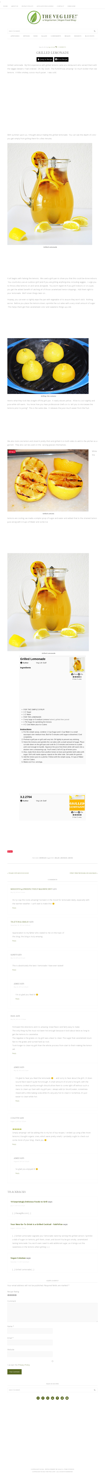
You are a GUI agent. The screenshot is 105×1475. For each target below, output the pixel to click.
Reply (14, 908)
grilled (57, 858)
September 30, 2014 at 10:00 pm (20, 925)
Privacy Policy (24, 1365)
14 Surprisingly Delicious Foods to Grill (29, 1201)
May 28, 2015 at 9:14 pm (21, 1070)
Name (10, 1326)
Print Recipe (62, 59)
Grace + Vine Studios (66, 1469)
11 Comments (61, 47)
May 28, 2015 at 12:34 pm (18, 1019)
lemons (70, 858)
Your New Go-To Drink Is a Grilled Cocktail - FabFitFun (37, 1224)
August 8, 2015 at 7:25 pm (21, 1161)
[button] (73, 677)
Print (75, 674)
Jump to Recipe (46, 59)
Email (10, 1338)
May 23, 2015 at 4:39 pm (21, 987)
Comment (11, 1301)
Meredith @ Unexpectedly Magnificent (31, 889)
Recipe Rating (13, 1291)
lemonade (63, 858)
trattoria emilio (20, 922)
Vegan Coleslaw (18, 1258)
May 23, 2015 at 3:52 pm (18, 958)
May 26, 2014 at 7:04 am (18, 892)
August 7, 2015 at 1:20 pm (18, 1121)
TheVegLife (52, 17)
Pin (81, 674)
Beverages (42, 858)
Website (10, 1349)
